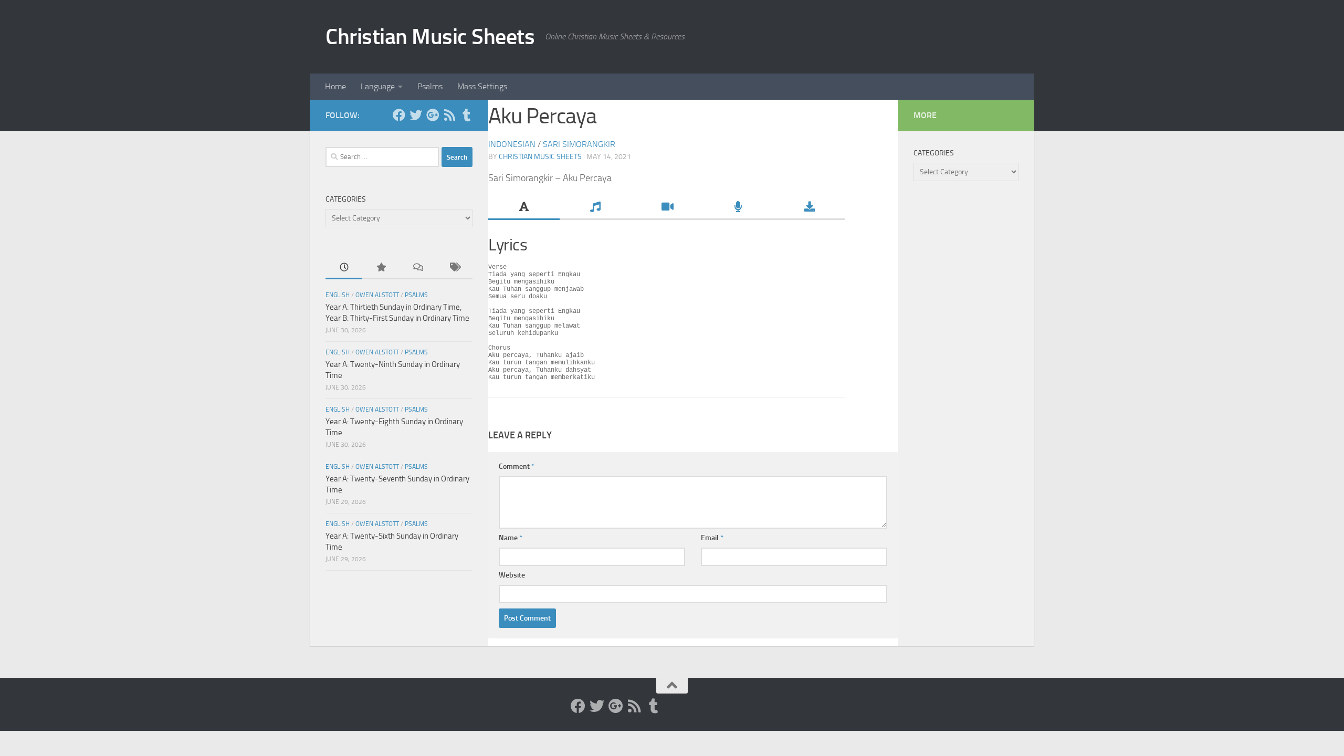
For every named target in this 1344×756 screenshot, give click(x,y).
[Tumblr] (466, 115)
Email (712, 537)
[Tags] (454, 268)
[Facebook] (399, 115)
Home (335, 86)
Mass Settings (482, 86)
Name (510, 537)
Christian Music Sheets (430, 37)
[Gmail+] (432, 115)
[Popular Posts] (380, 268)
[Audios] (738, 207)
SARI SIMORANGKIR (579, 144)
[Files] (809, 207)
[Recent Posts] (344, 268)
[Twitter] (416, 115)
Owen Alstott (377, 295)
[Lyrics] (524, 207)
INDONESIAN (512, 144)
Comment (516, 466)
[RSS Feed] (449, 115)
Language (378, 86)
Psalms (430, 86)
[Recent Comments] (417, 268)
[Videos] (666, 207)
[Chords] (595, 207)
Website (512, 575)
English (338, 295)
